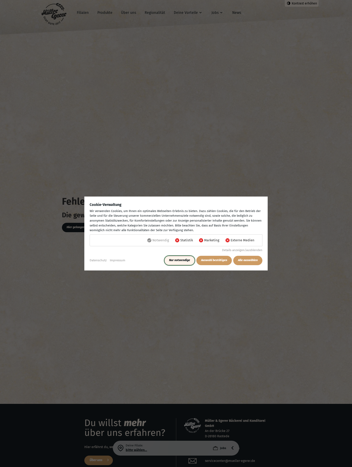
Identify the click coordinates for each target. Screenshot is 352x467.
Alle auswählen (248, 260)
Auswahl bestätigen (214, 260)
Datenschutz (98, 260)
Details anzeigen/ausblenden (242, 250)
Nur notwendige (179, 260)
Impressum (117, 260)
